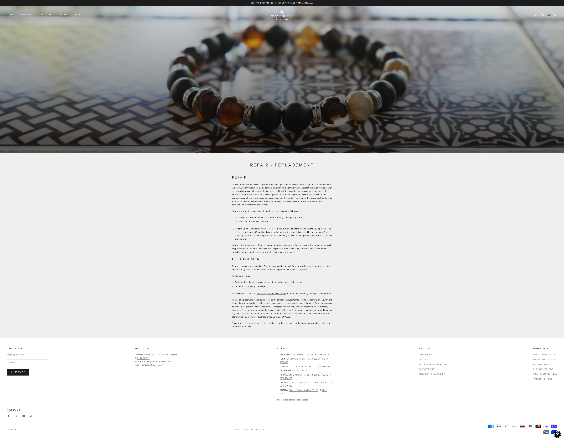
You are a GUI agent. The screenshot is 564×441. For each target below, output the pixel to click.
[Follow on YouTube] (23, 416)
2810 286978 (286, 378)
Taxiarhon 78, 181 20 (304, 366)
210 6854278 (323, 354)
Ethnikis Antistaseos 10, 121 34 (305, 358)
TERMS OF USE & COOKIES (432, 374)
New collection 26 (31, 15)
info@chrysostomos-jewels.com (272, 228)
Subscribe (18, 372)
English (11, 429)
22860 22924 (305, 370)
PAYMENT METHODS (543, 379)
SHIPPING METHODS (543, 369)
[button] (557, 434)
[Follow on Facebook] (8, 416)
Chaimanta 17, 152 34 (303, 354)
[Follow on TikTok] (31, 416)
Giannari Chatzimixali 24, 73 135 (303, 390)
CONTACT (423, 359)
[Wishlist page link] (549, 14)
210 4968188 (324, 366)
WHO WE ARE (426, 354)
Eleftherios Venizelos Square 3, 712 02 (310, 374)
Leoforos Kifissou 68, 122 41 (148, 354)
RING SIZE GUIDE (541, 364)
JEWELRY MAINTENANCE (545, 354)
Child (78, 15)
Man (51, 15)
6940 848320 (286, 385)
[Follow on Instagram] (16, 416)
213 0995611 (143, 358)
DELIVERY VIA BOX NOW (545, 374)
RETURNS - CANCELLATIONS (433, 364)
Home (10, 15)
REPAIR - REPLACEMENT (544, 359)
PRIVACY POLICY (427, 369)
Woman (64, 15)
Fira (293, 370)
